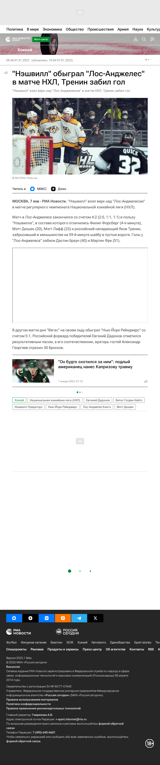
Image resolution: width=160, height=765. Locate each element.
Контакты (137, 649)
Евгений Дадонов (98, 400)
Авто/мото (98, 642)
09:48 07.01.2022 (17, 60)
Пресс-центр (92, 649)
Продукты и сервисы (63, 649)
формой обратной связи (23, 741)
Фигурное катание (33, 642)
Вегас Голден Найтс (129, 400)
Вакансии (13, 666)
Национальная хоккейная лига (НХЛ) (55, 400)
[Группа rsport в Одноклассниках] (63, 618)
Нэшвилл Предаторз (28, 407)
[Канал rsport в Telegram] (79, 618)
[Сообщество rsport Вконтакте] (47, 618)
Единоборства (120, 642)
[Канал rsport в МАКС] (14, 618)
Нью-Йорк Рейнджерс (62, 407)
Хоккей (19, 400)
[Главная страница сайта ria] (6, 39)
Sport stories (142, 642)
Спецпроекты (16, 649)
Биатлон (56, 642)
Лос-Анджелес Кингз (97, 407)
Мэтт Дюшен (125, 407)
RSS (151, 649)
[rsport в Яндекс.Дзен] (30, 618)
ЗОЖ (69, 642)
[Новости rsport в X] (95, 618)
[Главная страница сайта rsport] (27, 39)
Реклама (37, 649)
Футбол (11, 642)
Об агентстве (115, 649)
